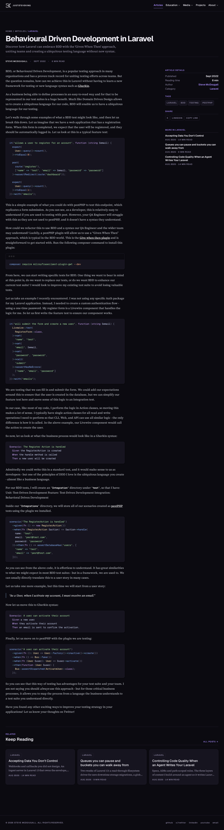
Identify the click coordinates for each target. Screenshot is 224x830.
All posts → (210, 741)
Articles (158, 5)
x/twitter (181, 822)
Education (171, 5)
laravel (172, 103)
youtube (205, 822)
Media (186, 5)
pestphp (207, 103)
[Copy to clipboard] (120, 142)
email (215, 822)
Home (9, 31)
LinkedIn (177, 118)
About (212, 5)
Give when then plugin (95, 238)
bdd (183, 103)
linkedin (193, 822)
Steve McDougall (16, 61)
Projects (201, 5)
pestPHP (117, 506)
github (169, 822)
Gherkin (83, 86)
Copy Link (192, 118)
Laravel (33, 31)
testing (194, 103)
